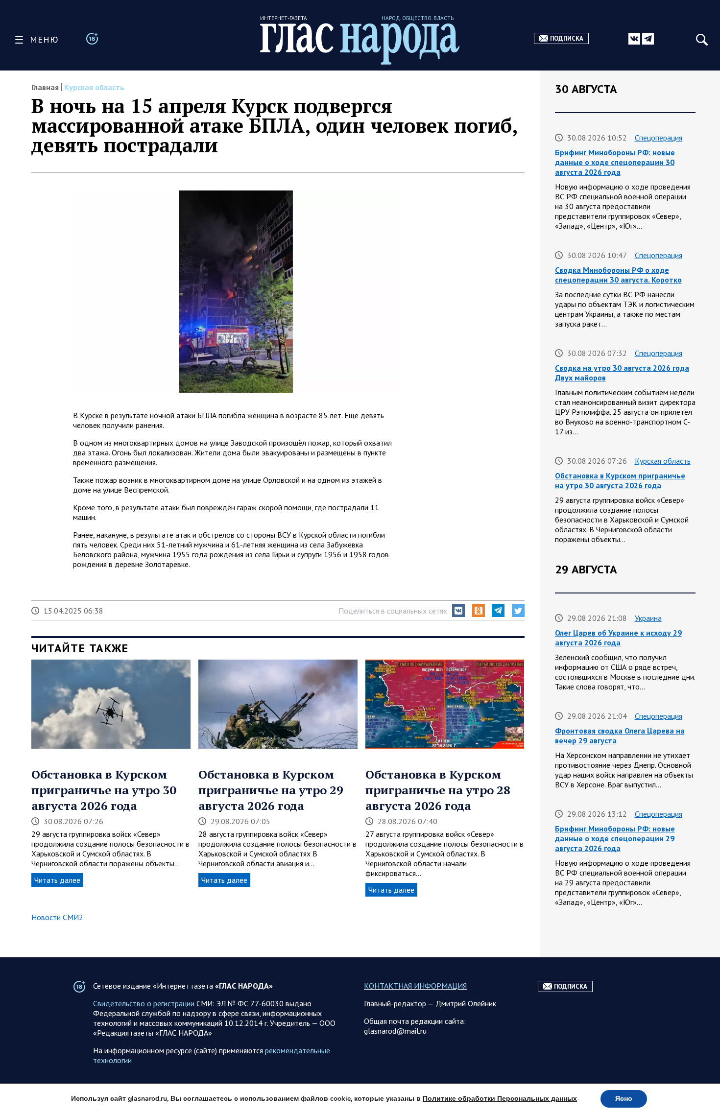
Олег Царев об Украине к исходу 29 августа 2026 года (618, 637)
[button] (458, 610)
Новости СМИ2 (57, 917)
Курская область (94, 87)
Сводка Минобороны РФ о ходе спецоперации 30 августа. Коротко (618, 274)
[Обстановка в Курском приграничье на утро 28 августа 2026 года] (445, 705)
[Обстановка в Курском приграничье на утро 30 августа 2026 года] (111, 705)
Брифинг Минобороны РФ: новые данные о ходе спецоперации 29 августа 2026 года (615, 838)
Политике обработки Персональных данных (500, 1098)
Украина (648, 618)
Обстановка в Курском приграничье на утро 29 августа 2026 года (270, 789)
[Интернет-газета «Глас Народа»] (360, 44)
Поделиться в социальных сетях (392, 611)
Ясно (623, 1098)
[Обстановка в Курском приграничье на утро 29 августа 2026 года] (278, 705)
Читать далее (57, 880)
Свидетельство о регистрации (143, 1003)
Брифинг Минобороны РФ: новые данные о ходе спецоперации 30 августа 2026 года (615, 162)
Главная (45, 87)
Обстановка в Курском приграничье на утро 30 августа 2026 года (103, 789)
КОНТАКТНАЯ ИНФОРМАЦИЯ (415, 986)
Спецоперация (658, 137)
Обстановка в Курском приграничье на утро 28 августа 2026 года (437, 789)
